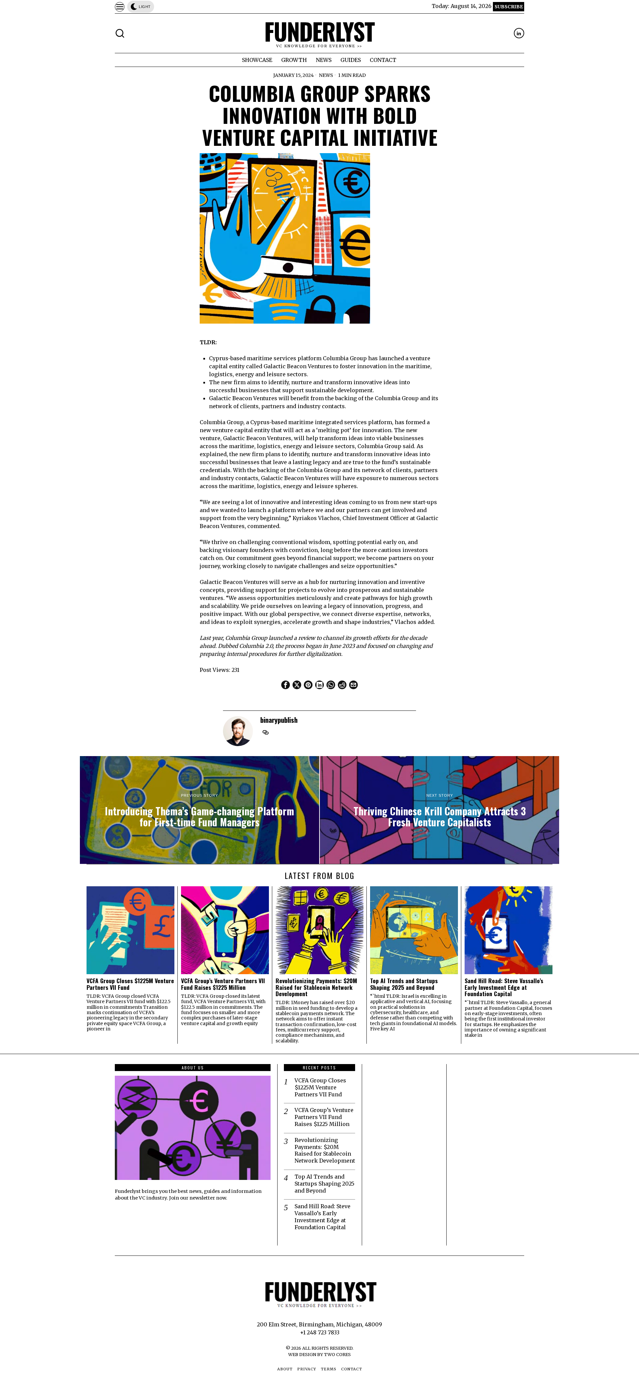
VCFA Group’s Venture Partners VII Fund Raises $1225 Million (223, 983)
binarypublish (279, 719)
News (326, 75)
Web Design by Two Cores (319, 1354)
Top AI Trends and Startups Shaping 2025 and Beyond (404, 983)
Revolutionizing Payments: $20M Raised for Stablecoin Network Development (316, 987)
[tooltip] (519, 33)
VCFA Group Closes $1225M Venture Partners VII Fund (130, 983)
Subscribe (509, 7)
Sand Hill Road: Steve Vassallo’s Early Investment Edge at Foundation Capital (504, 987)
